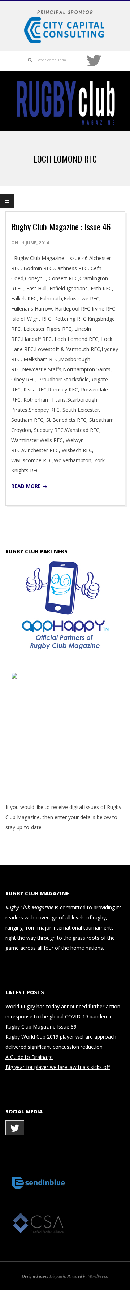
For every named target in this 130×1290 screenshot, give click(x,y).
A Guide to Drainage (29, 1056)
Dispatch (57, 1276)
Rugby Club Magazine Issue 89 (41, 1026)
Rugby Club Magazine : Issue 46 (61, 226)
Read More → (29, 485)
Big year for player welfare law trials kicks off (57, 1067)
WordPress (97, 1276)
